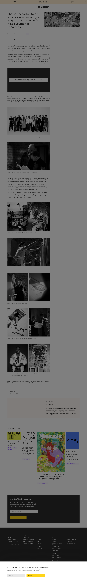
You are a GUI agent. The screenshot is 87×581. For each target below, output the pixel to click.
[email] (14, 39)
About (54, 537)
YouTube (40, 543)
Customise (10, 575)
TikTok (39, 539)
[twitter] (11, 39)
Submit (54, 539)
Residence (69, 537)
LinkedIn (40, 541)
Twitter (39, 546)
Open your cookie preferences (28, 80)
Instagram (40, 537)
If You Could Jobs (71, 543)
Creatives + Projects (28, 539)
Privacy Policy (55, 546)
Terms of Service (56, 548)
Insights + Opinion (27, 537)
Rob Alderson (14, 33)
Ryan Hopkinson (26, 381)
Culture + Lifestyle (28, 543)
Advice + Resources (28, 541)
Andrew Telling (45, 381)
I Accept (30, 575)
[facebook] (8, 39)
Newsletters (55, 555)
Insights (54, 553)
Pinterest (40, 548)
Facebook (40, 544)
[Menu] (78, 7)
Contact (54, 541)
